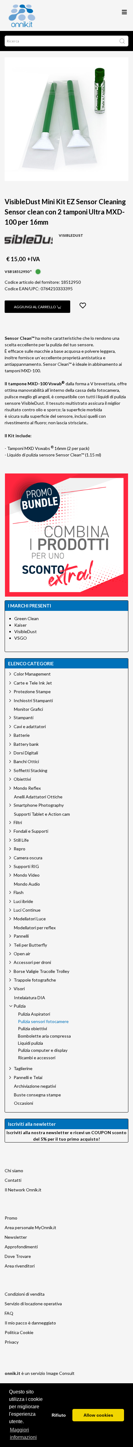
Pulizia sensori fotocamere (43, 1021)
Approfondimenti (21, 1246)
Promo (11, 1217)
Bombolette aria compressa (44, 1036)
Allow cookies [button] (98, 1415)
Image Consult (60, 1373)
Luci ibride (23, 901)
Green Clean (26, 618)
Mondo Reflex (27, 788)
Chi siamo (14, 1170)
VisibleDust (25, 631)
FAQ (9, 1313)
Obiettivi (22, 779)
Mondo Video (27, 875)
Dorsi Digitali (26, 752)
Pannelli (21, 936)
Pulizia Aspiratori (34, 1014)
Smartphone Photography (39, 805)
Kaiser (20, 625)
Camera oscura (28, 857)
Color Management (32, 673)
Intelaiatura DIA (29, 997)
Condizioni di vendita (25, 1294)
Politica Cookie (19, 1332)
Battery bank (26, 744)
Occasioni (23, 1103)
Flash (19, 892)
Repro (19, 848)
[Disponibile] (38, 271)
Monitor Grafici (28, 709)
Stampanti (23, 717)
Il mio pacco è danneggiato (30, 1322)
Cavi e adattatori (30, 726)
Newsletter (16, 1237)
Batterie (22, 735)
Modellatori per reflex (35, 927)
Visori (19, 988)
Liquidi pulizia (30, 1043)
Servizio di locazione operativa (33, 1303)
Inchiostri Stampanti (33, 700)
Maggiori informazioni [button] (23, 1433)
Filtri (18, 822)
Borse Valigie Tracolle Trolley (41, 971)
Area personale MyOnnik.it (30, 1227)
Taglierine (23, 1068)
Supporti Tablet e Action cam (42, 814)
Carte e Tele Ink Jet (33, 682)
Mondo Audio (27, 884)
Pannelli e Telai (28, 1077)
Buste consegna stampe (37, 1094)
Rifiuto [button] (59, 1415)
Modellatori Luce (30, 918)
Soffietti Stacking (30, 770)
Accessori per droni (32, 962)
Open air (22, 953)
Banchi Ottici (26, 761)
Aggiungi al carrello (35, 307)
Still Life (21, 840)
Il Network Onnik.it (23, 1189)
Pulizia (20, 1006)
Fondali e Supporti (31, 831)
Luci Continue (27, 910)
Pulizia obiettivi (32, 1028)
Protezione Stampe (32, 691)
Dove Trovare (18, 1256)
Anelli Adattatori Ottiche (38, 796)
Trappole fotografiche (35, 980)
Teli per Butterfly (30, 945)
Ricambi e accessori (36, 1057)
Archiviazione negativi (35, 1086)
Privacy (12, 1342)
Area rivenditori (20, 1265)
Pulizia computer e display (42, 1050)
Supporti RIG (26, 866)
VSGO (20, 638)
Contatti (13, 1180)
